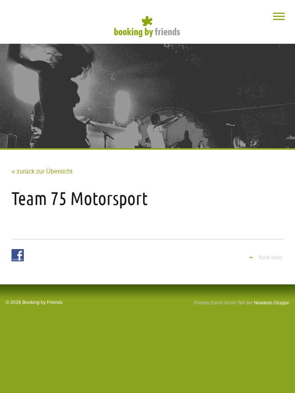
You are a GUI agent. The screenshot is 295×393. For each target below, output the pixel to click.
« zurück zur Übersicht (42, 171)
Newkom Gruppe (271, 302)
